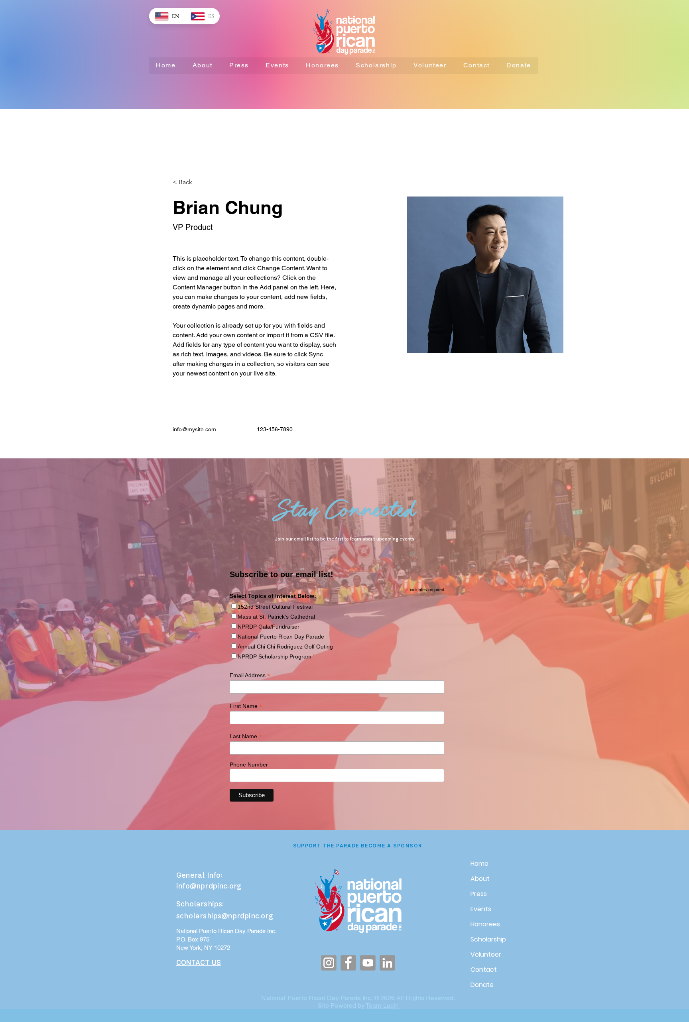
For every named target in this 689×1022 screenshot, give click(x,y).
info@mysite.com (194, 429)
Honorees (485, 924)
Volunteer (485, 954)
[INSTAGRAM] (329, 963)
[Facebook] (348, 963)
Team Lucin (382, 1005)
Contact (483, 969)
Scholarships (199, 904)
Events (480, 909)
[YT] (368, 963)
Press (478, 893)
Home (479, 863)
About (480, 878)
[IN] (387, 963)
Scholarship (488, 939)
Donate (482, 984)
